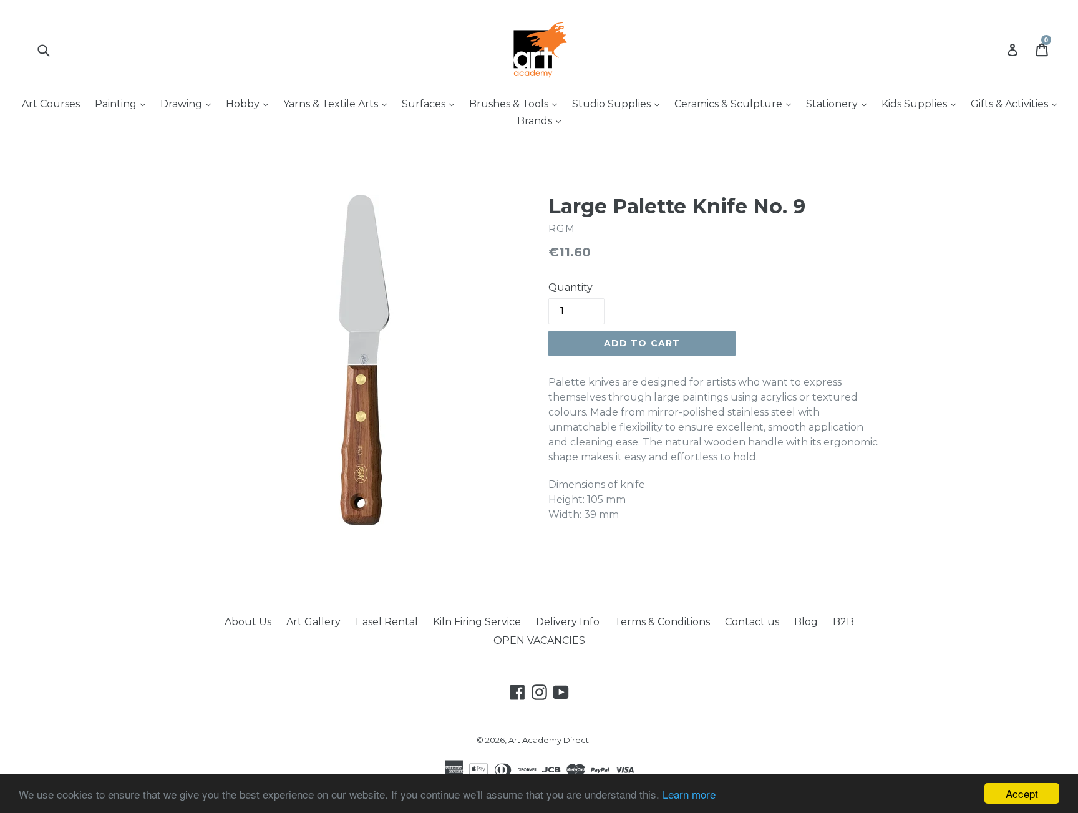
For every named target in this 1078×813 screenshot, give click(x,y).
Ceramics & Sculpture (735, 103)
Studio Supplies (619, 103)
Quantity (570, 287)
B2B (843, 622)
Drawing (188, 103)
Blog (806, 622)
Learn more (689, 794)
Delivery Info (568, 622)
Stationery (839, 103)
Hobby (250, 103)
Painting (123, 103)
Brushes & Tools (516, 103)
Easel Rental (387, 622)
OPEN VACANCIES (539, 640)
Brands (542, 120)
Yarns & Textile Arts (338, 103)
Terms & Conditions (662, 622)
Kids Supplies (921, 103)
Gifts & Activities (1017, 103)
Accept (1022, 793)
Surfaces (431, 103)
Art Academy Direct (548, 740)
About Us (248, 622)
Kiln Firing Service (477, 622)
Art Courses (51, 104)
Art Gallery (313, 622)
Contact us (752, 622)
